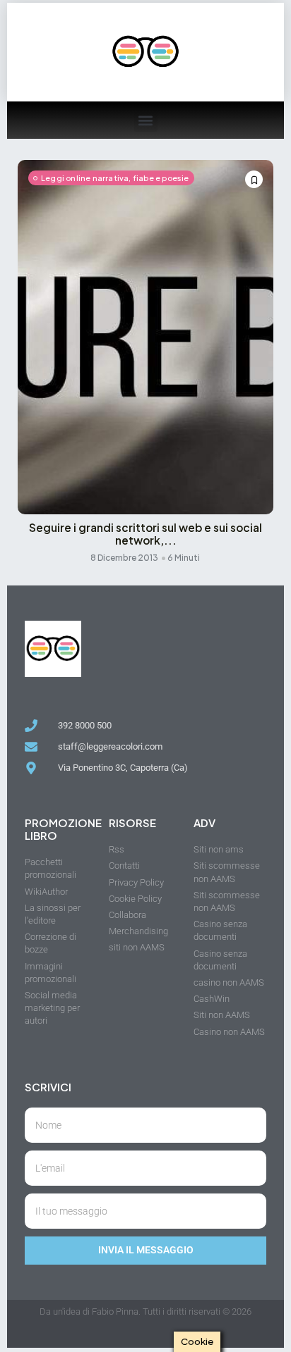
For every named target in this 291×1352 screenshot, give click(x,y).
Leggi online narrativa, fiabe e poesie (115, 177)
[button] (146, 120)
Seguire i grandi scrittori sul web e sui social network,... (145, 534)
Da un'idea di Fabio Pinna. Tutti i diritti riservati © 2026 (145, 1311)
